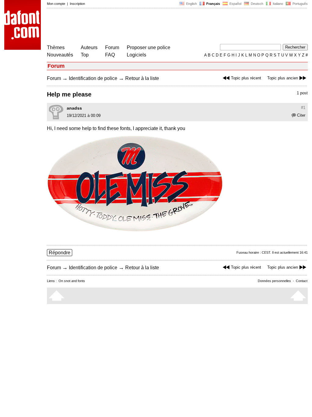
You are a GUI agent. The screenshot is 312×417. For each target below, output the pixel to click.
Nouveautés (60, 54)
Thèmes (56, 47)
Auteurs (89, 47)
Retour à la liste (142, 78)
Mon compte (56, 3)
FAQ (110, 54)
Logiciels (136, 54)
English (191, 3)
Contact (301, 281)
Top (85, 54)
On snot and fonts (71, 281)
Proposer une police (148, 47)
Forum (112, 47)
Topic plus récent (246, 78)
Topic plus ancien (282, 78)
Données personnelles (274, 281)
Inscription (77, 3)
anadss (74, 108)
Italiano (277, 3)
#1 (303, 107)
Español (235, 3)
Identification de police (93, 78)
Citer (301, 115)
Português (299, 3)
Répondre (59, 252)
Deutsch (256, 3)
